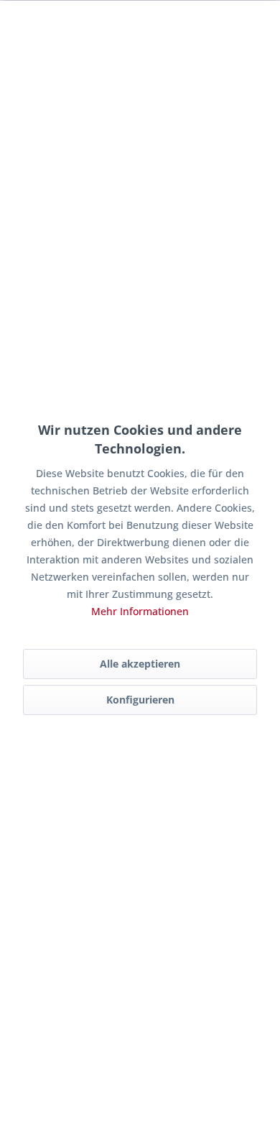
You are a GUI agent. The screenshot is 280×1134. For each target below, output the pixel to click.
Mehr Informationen (140, 611)
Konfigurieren (140, 699)
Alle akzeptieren (140, 663)
